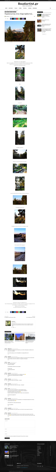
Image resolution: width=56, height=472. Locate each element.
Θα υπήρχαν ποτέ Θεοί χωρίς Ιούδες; (10, 317)
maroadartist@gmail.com (24, 467)
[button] (50, 8)
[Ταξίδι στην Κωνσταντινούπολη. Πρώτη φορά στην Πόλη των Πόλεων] (30, 337)
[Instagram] (49, 0)
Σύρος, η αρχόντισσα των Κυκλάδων (20, 341)
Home (5, 10)
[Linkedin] (15, 19)
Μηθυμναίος (10, 348)
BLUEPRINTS (9, 408)
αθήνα (7, 10)
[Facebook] (48, 0)
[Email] (21, 19)
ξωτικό (9, 388)
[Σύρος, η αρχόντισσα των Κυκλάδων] (20, 337)
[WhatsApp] (19, 19)
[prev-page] (5, 345)
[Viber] (23, 19)
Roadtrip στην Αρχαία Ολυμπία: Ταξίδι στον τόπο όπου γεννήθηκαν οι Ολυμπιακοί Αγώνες (9, 342)
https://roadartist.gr (14, 322)
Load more (44, 34)
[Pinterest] (17, 19)
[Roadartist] (5, 16)
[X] (50, 0)
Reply (8, 370)
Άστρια (9, 362)
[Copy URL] (25, 19)
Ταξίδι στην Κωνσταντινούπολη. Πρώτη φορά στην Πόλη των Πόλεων (30, 342)
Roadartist (7, 16)
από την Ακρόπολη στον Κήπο (30, 317)
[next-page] (6, 345)
